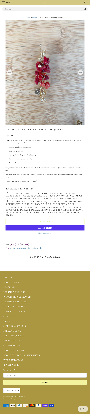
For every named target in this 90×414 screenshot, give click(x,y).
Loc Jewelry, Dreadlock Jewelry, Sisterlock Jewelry (26, 248)
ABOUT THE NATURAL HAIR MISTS (21, 355)
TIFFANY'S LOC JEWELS (16, 396)
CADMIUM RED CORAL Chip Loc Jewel (35, 129)
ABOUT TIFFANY (12, 282)
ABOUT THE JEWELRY (14, 350)
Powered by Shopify (9, 399)
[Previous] (9, 72)
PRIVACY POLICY (12, 331)
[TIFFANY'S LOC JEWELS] (45, 2)
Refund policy (12, 341)
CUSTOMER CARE (12, 345)
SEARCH (7, 277)
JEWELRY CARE (11, 365)
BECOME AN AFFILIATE (15, 302)
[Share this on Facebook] (17, 244)
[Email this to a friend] (27, 244)
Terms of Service (13, 336)
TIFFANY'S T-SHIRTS (14, 311)
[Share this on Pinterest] (22, 244)
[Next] (80, 72)
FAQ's (6, 321)
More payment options (44, 233)
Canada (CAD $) (10, 390)
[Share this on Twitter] (11, 244)
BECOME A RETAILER (14, 292)
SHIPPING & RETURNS (15, 326)
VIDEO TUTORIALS (13, 360)
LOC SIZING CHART (13, 307)
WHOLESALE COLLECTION (17, 297)
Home (28, 17)
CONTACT (8, 316)
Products (34, 17)
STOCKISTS (9, 287)
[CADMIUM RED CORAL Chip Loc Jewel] (45, 72)
